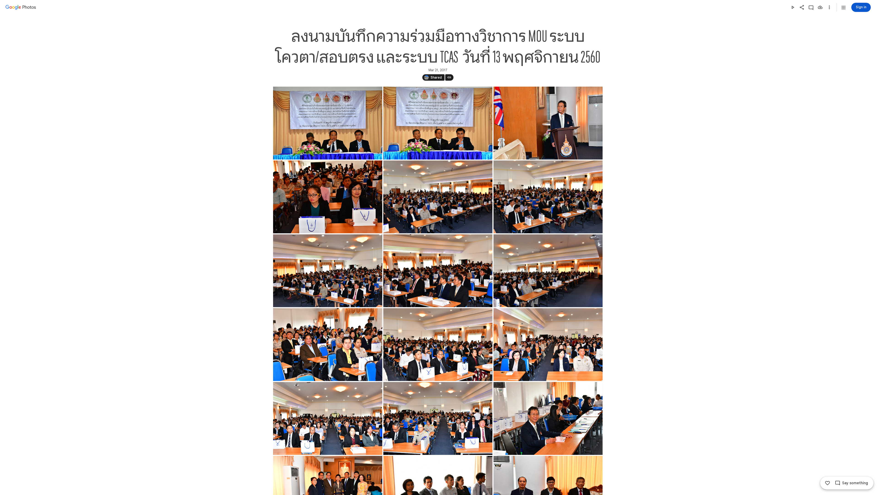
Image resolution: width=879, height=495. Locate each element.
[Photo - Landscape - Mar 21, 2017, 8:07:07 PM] (437, 196)
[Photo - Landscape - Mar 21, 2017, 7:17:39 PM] (437, 123)
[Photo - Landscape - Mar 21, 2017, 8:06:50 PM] (327, 196)
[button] (843, 7)
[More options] (829, 7)
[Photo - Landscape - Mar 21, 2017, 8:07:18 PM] (547, 196)
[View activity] (811, 7)
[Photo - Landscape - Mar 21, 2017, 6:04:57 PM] (327, 344)
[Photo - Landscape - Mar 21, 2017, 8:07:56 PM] (327, 270)
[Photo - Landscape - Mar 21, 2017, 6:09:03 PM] (437, 344)
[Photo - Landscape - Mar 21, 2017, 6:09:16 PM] (547, 344)
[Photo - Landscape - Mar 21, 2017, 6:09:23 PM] (327, 418)
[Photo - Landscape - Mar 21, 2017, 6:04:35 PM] (547, 123)
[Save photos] (820, 7)
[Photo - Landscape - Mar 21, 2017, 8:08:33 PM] (437, 270)
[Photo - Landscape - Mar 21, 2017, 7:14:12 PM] (327, 123)
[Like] (827, 483)
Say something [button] (855, 483)
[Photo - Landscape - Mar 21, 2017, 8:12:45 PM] (547, 270)
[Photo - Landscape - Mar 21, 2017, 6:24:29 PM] (547, 418)
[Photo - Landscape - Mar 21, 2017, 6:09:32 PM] (437, 418)
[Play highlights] (792, 7)
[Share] (801, 7)
